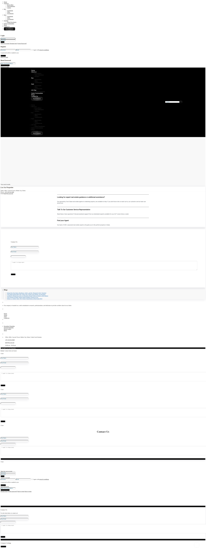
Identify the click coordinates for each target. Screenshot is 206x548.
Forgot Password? (22, 43)
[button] (36, 102)
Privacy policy (7, 329)
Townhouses (10, 13)
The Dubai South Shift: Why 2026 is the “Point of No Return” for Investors (26, 294)
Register (3, 55)
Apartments (10, 10)
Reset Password (5, 65)
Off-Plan (6, 20)
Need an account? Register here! (9, 43)
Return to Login (5, 66)
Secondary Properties (9, 326)
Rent (5, 15)
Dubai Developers (11, 22)
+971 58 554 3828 (9, 192)
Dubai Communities (9, 23)
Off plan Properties (9, 327)
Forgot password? (12, 491)
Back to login (20, 491)
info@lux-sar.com (8, 193)
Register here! (4, 491)
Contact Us (7, 26)
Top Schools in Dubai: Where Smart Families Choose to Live (22, 297)
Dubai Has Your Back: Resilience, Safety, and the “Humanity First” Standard (26, 293)
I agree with (41, 50)
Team (5, 316)
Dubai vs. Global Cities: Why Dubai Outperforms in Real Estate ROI (24, 298)
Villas (8, 12)
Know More (10, 5)
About (5, 315)
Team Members (11, 6)
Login (2, 42)
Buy (5, 9)
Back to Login (4, 57)
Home (5, 2)
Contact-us (6, 318)
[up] (1, 505)
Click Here (9, 29)
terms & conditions (44, 50)
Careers (9, 7)
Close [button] (2, 353)
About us (6, 3)
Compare (3, 546)
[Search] (181, 102)
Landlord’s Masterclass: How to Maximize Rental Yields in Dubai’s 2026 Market (27, 296)
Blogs (5, 25)
